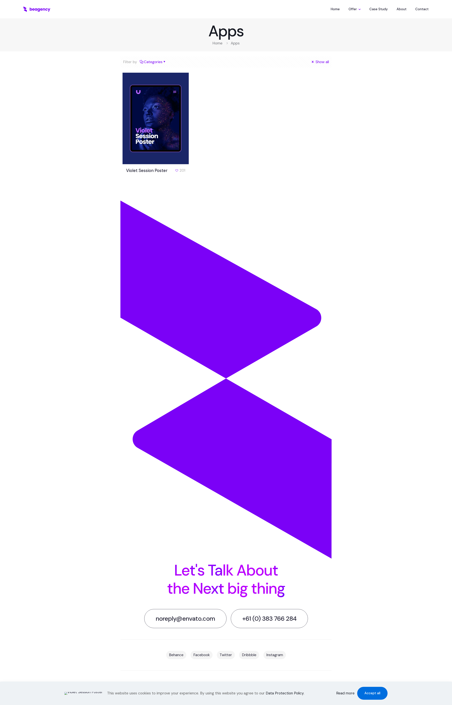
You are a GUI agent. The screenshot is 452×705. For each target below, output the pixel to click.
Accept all (372, 693)
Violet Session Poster (147, 170)
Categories (153, 61)
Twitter (226, 654)
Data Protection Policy (285, 693)
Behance (176, 654)
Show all (321, 61)
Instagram (274, 654)
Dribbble (249, 654)
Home (217, 43)
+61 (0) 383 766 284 (269, 619)
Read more (345, 693)
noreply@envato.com (185, 619)
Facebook (201, 654)
